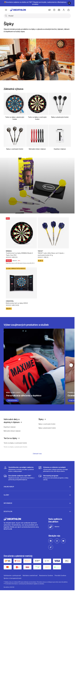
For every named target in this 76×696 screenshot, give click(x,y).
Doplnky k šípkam (60, 149)
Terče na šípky (11, 438)
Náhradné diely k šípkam (37, 149)
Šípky (41, 419)
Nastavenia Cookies (46, 575)
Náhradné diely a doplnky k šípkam (12, 420)
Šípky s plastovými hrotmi (59, 117)
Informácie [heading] (8, 503)
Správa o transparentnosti (12, 578)
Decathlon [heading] (8, 511)
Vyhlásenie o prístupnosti (12, 575)
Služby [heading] (6, 495)
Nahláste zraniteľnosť (30, 575)
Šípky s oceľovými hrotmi (14, 149)
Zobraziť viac (37, 453)
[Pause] (69, 3)
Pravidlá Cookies (60, 575)
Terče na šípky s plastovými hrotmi (14, 118)
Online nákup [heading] (9, 486)
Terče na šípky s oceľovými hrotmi (37, 118)
